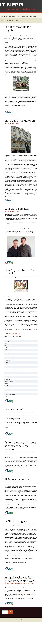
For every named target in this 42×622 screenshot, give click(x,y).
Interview (22, 583)
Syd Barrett (20, 525)
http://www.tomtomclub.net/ (14, 333)
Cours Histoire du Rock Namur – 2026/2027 (8, 16)
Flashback (12, 123)
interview (27, 594)
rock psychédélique (14, 525)
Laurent (30, 32)
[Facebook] (6, 112)
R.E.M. (34, 276)
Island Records (29, 276)
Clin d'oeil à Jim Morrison (19, 120)
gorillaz (26, 276)
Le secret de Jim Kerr (16, 208)
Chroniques (18, 13)
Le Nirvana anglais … (16, 521)
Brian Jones (21, 523)
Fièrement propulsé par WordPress (21, 619)
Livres (19, 16)
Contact (30, 13)
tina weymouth (18, 277)
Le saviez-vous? (13, 409)
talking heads (9, 277)
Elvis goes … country (16, 479)
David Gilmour (18, 583)
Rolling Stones (25, 412)
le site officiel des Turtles (11, 108)
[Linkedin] (10, 112)
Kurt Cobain (34, 523)
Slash (29, 412)
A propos (2, 13)
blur (18, 276)
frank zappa (23, 32)
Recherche (4, 609)
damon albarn (22, 276)
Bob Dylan (18, 412)
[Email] (12, 112)
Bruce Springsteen (18, 32)
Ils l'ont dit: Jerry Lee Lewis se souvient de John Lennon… (20, 446)
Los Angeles (25, 451)
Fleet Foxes (25, 523)
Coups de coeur (13, 276)
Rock (29, 583)
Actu (12, 32)
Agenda (12, 13)
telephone (13, 277)
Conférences (24, 13)
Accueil (7, 13)
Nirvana (5, 525)
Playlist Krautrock (33, 16)
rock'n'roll (29, 451)
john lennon (21, 451)
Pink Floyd (9, 525)
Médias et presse (25, 16)
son (19, 594)
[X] (8, 112)
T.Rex (26, 32)
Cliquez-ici (6, 226)
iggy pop (21, 412)
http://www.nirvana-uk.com (9, 564)
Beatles (17, 451)
